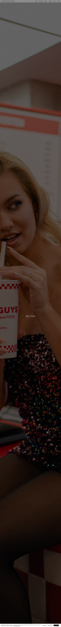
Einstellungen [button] (45, 625)
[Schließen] (59, 625)
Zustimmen (56, 625)
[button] (45, 305)
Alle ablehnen (50, 625)
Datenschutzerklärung (16, 625)
